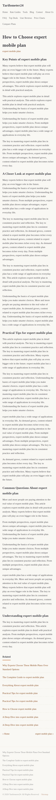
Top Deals (13, 18)
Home (5, 12)
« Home (5, 734)
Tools (25, 12)
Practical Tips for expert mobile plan (20, 693)
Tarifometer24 (12, 5)
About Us (49, 12)
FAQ (4, 18)
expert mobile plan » (44, 734)
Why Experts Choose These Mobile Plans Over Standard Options (26, 754)
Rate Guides (15, 12)
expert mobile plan (11, 51)
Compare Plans (9, 24)
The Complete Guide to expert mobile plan (23, 677)
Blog (32, 12)
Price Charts (39, 18)
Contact (39, 12)
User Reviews (26, 18)
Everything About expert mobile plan (20, 685)
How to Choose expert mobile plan (19, 709)
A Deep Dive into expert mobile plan (20, 717)
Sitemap (44, 794)
